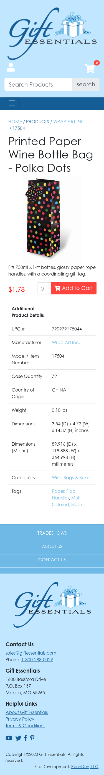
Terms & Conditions (25, 725)
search (86, 84)
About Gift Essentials (27, 712)
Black (77, 504)
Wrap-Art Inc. (69, 121)
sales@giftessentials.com (31, 653)
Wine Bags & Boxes (71, 477)
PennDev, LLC (84, 766)
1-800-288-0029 (37, 659)
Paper (58, 491)
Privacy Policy (20, 719)
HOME (15, 121)
